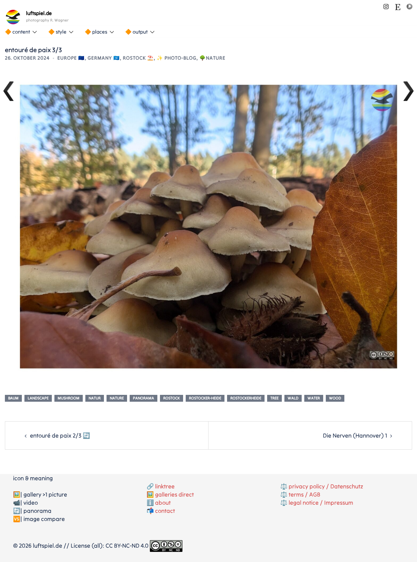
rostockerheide (245, 398)
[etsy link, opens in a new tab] (397, 5)
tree (274, 398)
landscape (38, 398)
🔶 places (96, 31)
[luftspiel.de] (13, 17)
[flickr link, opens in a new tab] (409, 5)
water (314, 398)
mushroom (68, 398)
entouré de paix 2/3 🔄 (60, 435)
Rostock (171, 398)
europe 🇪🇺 (71, 58)
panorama (143, 398)
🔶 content (17, 31)
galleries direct (174, 494)
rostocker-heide (205, 398)
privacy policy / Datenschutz (326, 486)
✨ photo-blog (176, 58)
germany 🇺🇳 (104, 58)
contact (165, 510)
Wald (293, 398)
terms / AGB (304, 494)
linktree (165, 486)
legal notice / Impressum (321, 502)
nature (117, 398)
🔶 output (136, 31)
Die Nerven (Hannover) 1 (355, 435)
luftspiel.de (39, 13)
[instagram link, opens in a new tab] (386, 5)
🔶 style (57, 31)
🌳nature (212, 58)
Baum (13, 398)
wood (335, 398)
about (163, 502)
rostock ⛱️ (138, 58)
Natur (95, 398)
